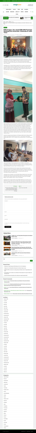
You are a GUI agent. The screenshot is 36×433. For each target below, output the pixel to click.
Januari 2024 (6, 355)
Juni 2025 (5, 324)
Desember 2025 (6, 313)
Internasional (6, 380)
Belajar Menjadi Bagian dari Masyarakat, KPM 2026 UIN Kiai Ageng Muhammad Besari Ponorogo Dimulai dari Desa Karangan (21, 248)
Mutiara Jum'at (6, 398)
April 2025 (5, 328)
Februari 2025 (6, 331)
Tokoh (19, 9)
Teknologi (5, 422)
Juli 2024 (5, 344)
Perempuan (5, 407)
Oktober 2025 (6, 317)
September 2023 (6, 362)
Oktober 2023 (6, 360)
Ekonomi (26, 11)
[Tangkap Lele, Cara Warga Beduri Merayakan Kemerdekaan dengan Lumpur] (16, 18)
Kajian (14, 9)
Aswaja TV (17, 11)
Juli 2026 (5, 300)
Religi (5, 413)
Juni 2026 (5, 302)
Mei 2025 (5, 326)
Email (6, 215)
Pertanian (5, 409)
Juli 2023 (5, 366)
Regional (5, 27)
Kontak (22, 11)
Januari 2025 (6, 333)
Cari (31, 260)
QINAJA (5, 287)
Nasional (5, 400)
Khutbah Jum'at (6, 389)
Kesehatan (12, 11)
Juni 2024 (5, 346)
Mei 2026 (5, 304)
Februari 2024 (6, 353)
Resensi (5, 415)
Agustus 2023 (6, 364)
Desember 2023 (6, 357)
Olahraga (26, 9)
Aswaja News (8, 9)
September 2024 (6, 340)
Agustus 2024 (6, 342)
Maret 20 (5, 371)
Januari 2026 (6, 311)
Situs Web (6, 219)
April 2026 (5, 306)
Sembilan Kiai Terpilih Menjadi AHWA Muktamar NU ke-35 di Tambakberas (15, 266)
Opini (22, 9)
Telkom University (6, 293)
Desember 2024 (6, 335)
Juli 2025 (5, 322)
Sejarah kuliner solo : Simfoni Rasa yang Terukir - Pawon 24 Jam (14, 290)
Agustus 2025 (6, 320)
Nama (6, 211)
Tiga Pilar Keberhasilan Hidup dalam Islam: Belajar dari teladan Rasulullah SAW (15, 275)
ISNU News (5, 382)
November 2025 (6, 315)
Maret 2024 (5, 351)
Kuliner (7, 11)
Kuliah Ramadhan (6, 393)
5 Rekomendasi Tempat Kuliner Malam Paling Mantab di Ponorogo (22, 293)
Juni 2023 (5, 368)
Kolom (5, 391)
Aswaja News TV (23, 431)
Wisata (5, 427)
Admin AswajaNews (7, 34)
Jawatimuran (6, 384)
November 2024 (6, 337)
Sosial (17, 14)
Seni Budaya (6, 418)
